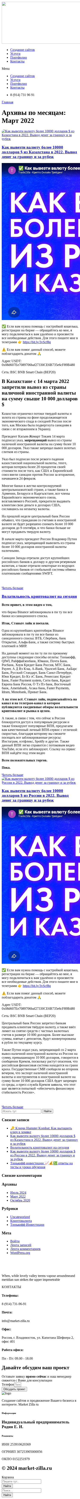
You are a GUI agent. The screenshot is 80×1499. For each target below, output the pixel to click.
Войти (15, 1241)
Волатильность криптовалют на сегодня (39, 596)
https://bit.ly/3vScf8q (37, 342)
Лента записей (20, 1245)
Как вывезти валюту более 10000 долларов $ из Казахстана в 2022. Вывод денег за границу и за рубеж (39, 152)
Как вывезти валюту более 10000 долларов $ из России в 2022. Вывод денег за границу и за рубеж (35, 795)
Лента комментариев (25, 1249)
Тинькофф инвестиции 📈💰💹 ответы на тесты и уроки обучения (41, 1165)
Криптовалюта (21, 1221)
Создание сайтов (22, 50)
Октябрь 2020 (20, 1200)
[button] (40, 69)
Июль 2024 (18, 1192)
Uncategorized (20, 1217)
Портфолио (18, 57)
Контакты (17, 61)
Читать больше (12, 588)
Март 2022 (18, 1196)
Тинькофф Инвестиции (27, 1224)
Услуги (15, 53)
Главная (7, 102)
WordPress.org (20, 1253)
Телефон (8, 1384)
